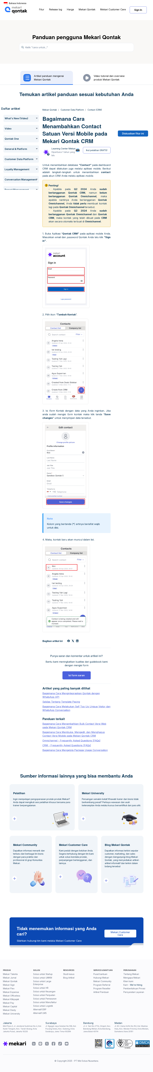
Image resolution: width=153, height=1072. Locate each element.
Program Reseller (101, 988)
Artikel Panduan (101, 992)
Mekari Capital (10, 1006)
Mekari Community (102, 981)
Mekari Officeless (11, 995)
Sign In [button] (138, 9)
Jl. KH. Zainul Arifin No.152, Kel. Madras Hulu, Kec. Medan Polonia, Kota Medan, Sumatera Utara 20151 (131, 1029)
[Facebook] (68, 641)
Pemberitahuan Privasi (134, 988)
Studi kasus (68, 974)
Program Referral (101, 985)
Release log (55, 9)
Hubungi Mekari (101, 977)
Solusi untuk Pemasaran (44, 998)
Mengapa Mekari (131, 977)
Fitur (41, 9)
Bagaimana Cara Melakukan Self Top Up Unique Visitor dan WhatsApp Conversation (76, 708)
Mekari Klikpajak (11, 999)
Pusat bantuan (100, 974)
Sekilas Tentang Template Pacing (61, 701)
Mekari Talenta (10, 974)
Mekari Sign (9, 985)
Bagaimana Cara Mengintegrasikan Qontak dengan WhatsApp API (71, 695)
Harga (70, 9)
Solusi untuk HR (40, 988)
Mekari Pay (8, 1003)
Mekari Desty (9, 1010)
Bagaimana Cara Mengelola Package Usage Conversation (75, 750)
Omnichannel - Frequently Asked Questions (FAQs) (71, 740)
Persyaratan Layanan (133, 992)
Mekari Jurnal (9, 977)
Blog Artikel (68, 977)
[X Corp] (73, 641)
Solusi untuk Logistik (43, 1006)
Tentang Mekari (131, 974)
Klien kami (128, 981)
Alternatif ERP (39, 1009)
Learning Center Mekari (63, 148)
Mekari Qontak (87, 9)
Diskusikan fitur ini (133, 133)
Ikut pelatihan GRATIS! (96, 150)
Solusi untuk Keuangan (44, 991)
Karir (125, 985)
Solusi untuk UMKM (42, 977)
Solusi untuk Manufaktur (45, 1002)
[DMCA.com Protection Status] (142, 1043)
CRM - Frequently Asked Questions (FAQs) (66, 745)
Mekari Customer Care (113, 9)
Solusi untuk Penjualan (44, 995)
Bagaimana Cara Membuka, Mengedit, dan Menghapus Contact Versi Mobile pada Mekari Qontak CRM (73, 734)
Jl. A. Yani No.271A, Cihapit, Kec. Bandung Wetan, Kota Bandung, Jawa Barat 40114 (97, 1029)
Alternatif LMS (40, 1013)
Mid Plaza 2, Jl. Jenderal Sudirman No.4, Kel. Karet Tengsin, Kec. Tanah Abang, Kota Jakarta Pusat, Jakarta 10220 (22, 1029)
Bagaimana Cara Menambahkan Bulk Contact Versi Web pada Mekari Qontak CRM (74, 725)
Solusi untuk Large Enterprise (42, 983)
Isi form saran (76, 675)
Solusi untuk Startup (43, 974)
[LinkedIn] (77, 641)
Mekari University (11, 1013)
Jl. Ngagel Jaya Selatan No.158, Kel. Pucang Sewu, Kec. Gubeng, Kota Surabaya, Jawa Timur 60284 (60, 1029)
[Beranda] (16, 10)
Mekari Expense (11, 992)
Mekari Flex (8, 988)
